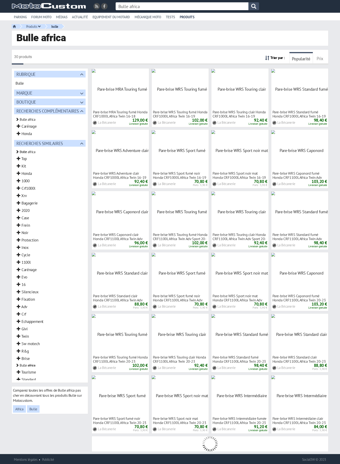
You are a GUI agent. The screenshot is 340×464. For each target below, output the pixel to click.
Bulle (33, 408)
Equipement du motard (111, 17)
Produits (187, 17)
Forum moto (41, 17)
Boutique (26, 102)
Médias (61, 17)
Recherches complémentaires (47, 111)
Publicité (48, 459)
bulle (54, 26)
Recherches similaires (39, 143)
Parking (20, 17)
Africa (19, 408)
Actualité (80, 17)
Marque (24, 93)
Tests (170, 17)
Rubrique (26, 74)
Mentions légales (25, 459)
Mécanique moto (148, 17)
